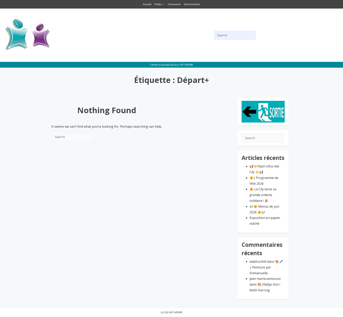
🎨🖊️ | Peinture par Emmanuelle (266, 267)
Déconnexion (192, 4)
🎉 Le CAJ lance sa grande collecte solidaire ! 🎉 (263, 195)
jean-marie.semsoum (265, 278)
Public (158, 4)
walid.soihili (258, 261)
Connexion (174, 4)
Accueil (147, 4)
